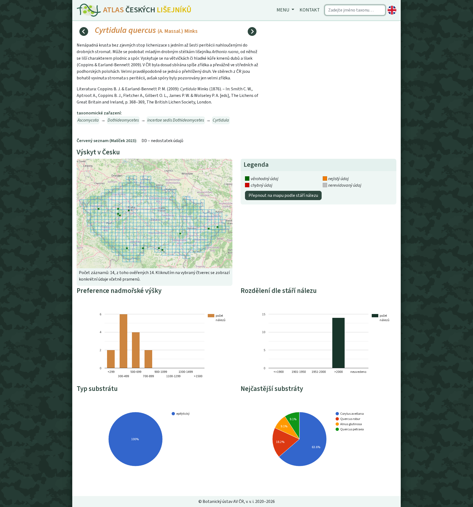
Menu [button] (283, 10)
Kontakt (309, 10)
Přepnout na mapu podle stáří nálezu (283, 195)
